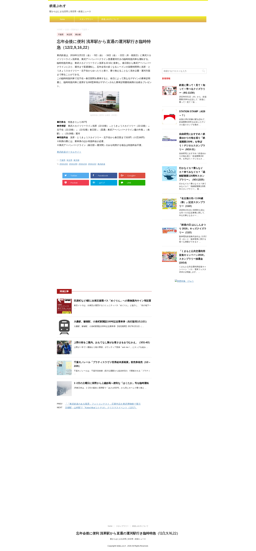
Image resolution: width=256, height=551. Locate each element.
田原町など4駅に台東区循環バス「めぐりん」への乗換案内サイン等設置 (112, 300)
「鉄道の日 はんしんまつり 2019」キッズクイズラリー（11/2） (192, 228)
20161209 (73, 164)
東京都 (76, 160)
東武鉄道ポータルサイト (69, 152)
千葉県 (62, 160)
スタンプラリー (86, 19)
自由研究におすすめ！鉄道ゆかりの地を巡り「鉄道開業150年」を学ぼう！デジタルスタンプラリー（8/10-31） (192, 142)
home (62, 19)
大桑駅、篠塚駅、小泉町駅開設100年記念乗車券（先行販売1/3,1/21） (111, 321)
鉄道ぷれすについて (110, 19)
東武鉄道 (101, 164)
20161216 (83, 164)
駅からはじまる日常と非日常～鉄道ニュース (128, 539)
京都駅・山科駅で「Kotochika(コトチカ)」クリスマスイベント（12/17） (101, 407)
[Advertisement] (104, 216)
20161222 (92, 164)
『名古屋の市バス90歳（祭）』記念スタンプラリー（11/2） (192, 202)
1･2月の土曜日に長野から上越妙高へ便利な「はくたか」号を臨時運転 (111, 383)
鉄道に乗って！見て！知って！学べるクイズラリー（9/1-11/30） (192, 89)
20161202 (64, 164)
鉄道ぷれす (57, 6)
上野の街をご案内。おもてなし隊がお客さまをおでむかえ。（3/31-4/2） (112, 342)
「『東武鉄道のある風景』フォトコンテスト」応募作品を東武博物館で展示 (103, 404)
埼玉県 (69, 160)
